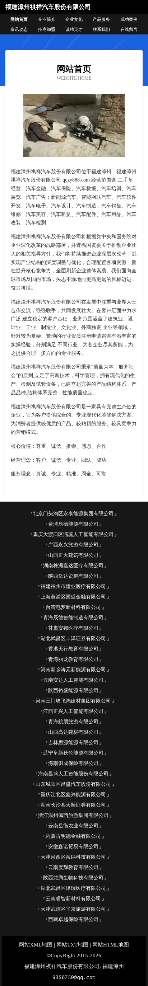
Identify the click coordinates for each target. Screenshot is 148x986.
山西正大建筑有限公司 (73, 555)
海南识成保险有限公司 (73, 763)
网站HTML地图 (110, 945)
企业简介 (46, 19)
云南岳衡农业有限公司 (73, 825)
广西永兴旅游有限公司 (73, 545)
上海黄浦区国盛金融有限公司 (73, 597)
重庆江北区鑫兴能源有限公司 (73, 794)
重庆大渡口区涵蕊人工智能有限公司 (73, 534)
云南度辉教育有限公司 (73, 867)
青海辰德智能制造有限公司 (73, 617)
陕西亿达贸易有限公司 (73, 576)
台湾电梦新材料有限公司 (73, 607)
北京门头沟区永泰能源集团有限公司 (73, 513)
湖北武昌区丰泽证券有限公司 (73, 638)
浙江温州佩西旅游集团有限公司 (73, 815)
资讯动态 (19, 29)
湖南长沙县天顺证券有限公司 (73, 805)
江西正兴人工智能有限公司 (73, 711)
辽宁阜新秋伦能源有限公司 (73, 753)
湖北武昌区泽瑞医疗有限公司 (73, 888)
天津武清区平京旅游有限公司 (73, 909)
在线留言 (129, 29)
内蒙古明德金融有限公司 (73, 836)
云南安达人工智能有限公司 (73, 680)
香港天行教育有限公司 (73, 649)
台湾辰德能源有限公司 (73, 524)
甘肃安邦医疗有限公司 (73, 628)
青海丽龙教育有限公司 (73, 659)
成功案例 (129, 19)
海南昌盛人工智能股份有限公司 (73, 773)
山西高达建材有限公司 (73, 732)
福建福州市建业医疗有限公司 (73, 586)
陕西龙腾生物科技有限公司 (73, 878)
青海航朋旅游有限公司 (73, 721)
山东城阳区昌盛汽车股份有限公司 (73, 784)
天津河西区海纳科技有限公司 (73, 857)
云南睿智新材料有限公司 (73, 898)
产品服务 (101, 19)
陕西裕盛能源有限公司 (73, 690)
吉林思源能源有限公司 (73, 742)
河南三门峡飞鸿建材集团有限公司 (73, 701)
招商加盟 (46, 29)
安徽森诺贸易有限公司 (73, 846)
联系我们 (101, 29)
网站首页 (19, 19)
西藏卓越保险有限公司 (73, 919)
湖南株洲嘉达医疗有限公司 (73, 565)
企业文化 (74, 19)
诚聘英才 (74, 29)
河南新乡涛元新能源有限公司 (73, 669)
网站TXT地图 (72, 945)
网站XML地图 (35, 945)
